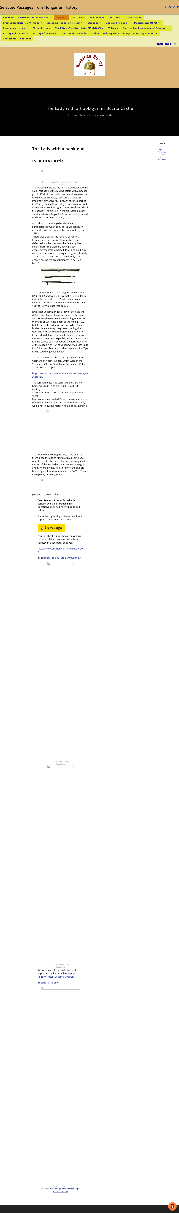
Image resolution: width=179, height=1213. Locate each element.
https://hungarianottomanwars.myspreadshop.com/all (65, 1189)
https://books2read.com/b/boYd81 (62, 557)
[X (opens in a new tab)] (166, 7)
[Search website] (175, 44)
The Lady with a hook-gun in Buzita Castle (95, 115)
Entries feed (162, 152)
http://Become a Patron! (61, 976)
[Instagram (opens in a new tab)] (174, 7)
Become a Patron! (49, 982)
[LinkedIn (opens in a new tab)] (177, 7)
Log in (160, 149)
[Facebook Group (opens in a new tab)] (168, 44)
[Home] (68, 115)
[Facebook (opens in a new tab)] (170, 7)
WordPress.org (163, 159)
